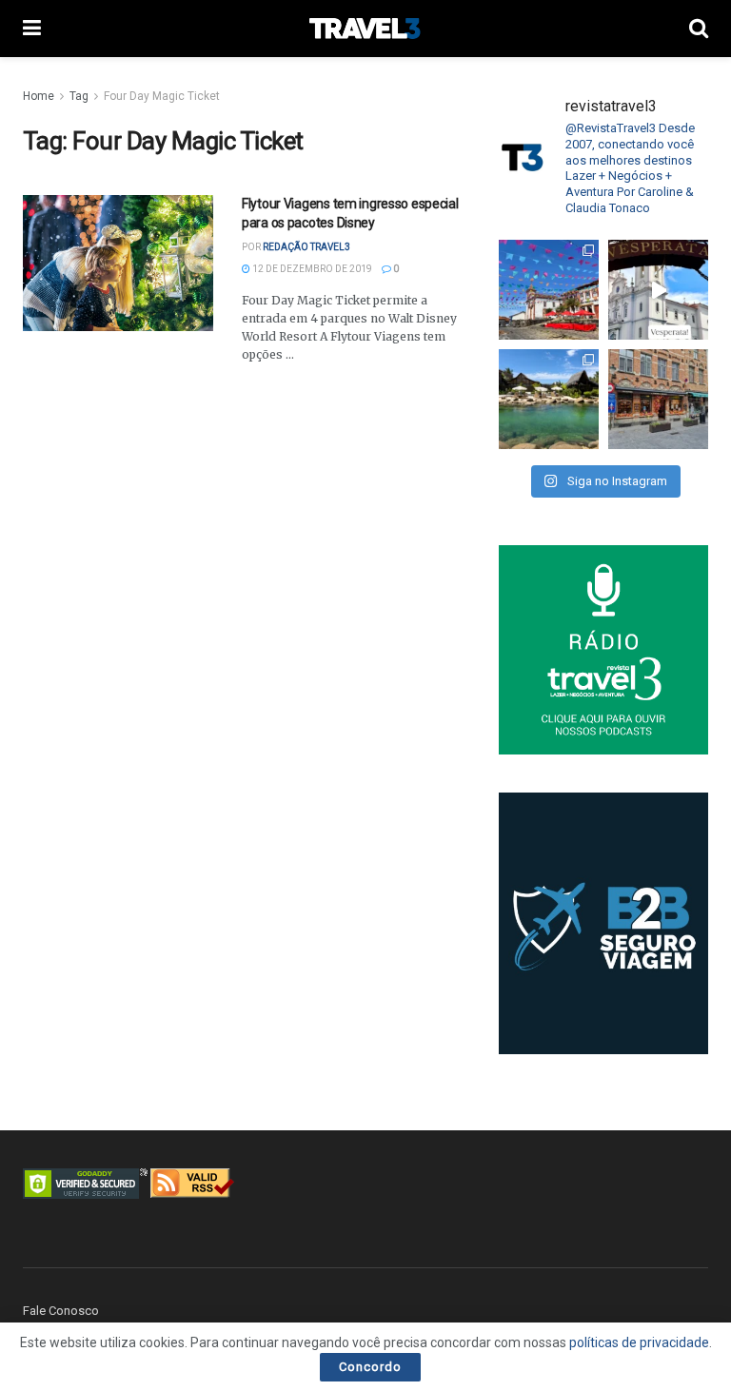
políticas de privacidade (639, 1342)
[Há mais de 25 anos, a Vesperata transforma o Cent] (658, 290)
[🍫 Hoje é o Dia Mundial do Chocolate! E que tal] (658, 399)
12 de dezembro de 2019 (311, 269)
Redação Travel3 (306, 247)
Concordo (370, 1367)
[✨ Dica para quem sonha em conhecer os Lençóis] (549, 399)
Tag (79, 96)
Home (38, 96)
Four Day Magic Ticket (162, 96)
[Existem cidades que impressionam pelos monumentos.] (549, 290)
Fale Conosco (61, 1310)
